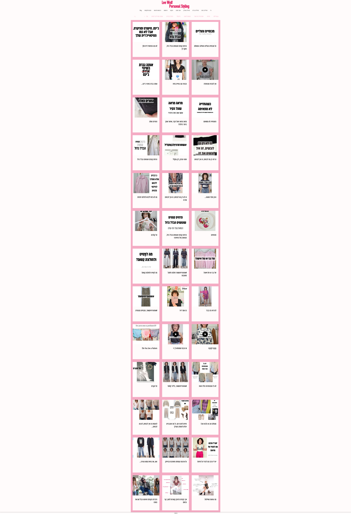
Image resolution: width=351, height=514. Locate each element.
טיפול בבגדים (169, 16)
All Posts (216, 16)
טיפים (208, 16)
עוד (147, 16)
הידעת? (178, 16)
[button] (135, 17)
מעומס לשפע (187, 16)
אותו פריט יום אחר (198, 16)
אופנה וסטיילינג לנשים (157, 16)
